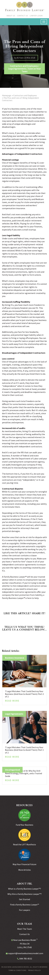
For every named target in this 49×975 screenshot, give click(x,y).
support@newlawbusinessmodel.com (25, 953)
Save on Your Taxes (31, 70)
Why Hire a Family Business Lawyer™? (24, 894)
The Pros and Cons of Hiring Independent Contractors (20, 99)
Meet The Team (24, 929)
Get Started (24, 899)
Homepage (6, 95)
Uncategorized (12, 769)
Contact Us (22, 16)
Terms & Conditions (17, 970)
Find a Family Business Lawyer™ (24, 904)
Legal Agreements (17, 68)
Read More (12, 700)
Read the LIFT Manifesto (24, 844)
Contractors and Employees (24, 65)
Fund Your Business (24, 824)
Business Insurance (14, 657)
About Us (11, 16)
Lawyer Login (36, 16)
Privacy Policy (34, 970)
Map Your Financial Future (24, 864)
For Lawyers (24, 910)
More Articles (24, 869)
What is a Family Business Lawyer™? (24, 888)
